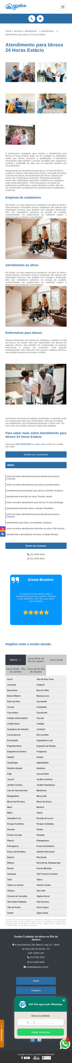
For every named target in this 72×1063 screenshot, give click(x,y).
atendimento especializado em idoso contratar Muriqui (32, 534)
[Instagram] (32, 1039)
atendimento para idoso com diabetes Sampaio (29, 522)
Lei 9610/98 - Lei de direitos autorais (22, 925)
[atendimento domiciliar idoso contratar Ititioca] (20, 103)
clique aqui (40, 444)
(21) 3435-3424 (24, 444)
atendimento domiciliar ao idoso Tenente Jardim (29, 496)
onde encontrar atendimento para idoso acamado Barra (33, 485)
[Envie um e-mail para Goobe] (40, 18)
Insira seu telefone (40, 1016)
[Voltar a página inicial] (15, 6)
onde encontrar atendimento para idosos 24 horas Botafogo (35, 502)
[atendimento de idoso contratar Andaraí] (52, 72)
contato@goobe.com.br (37, 967)
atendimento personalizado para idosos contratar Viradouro (35, 490)
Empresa (36, 990)
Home (36, 981)
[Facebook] (39, 1039)
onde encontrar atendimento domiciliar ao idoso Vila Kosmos (35, 528)
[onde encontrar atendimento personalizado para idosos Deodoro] (52, 103)
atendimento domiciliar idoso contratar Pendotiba (30, 508)
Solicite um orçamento (36, 454)
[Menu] (62, 7)
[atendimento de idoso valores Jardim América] (20, 135)
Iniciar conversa (40, 1032)
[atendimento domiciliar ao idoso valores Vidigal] (20, 72)
